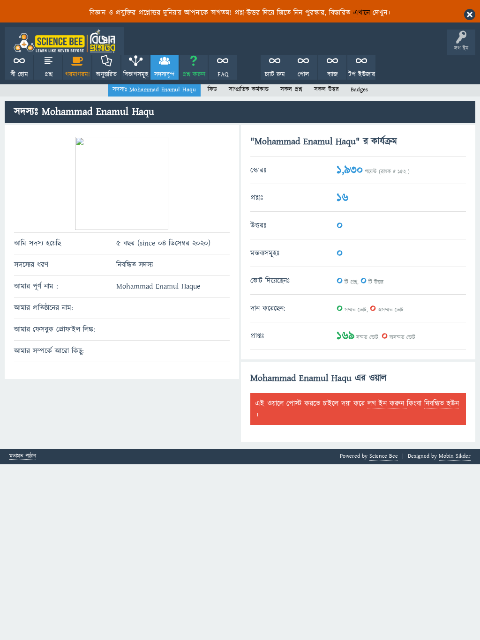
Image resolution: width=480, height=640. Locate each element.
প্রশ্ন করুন (193, 74)
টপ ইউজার (361, 74)
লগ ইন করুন (387, 403)
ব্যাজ (332, 74)
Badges (359, 89)
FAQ (223, 74)
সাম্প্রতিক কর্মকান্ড (249, 89)
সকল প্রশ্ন (291, 89)
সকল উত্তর (326, 89)
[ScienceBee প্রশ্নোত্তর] (64, 41)
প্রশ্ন (48, 74)
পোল (303, 74)
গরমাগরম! (77, 74)
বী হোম (19, 74)
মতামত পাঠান (22, 457)
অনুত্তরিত (106, 74)
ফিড (212, 89)
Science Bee (383, 456)
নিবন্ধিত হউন (441, 403)
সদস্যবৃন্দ (164, 74)
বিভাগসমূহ (135, 74)
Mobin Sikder (455, 456)
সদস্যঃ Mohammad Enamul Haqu (154, 89)
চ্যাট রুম (275, 74)
